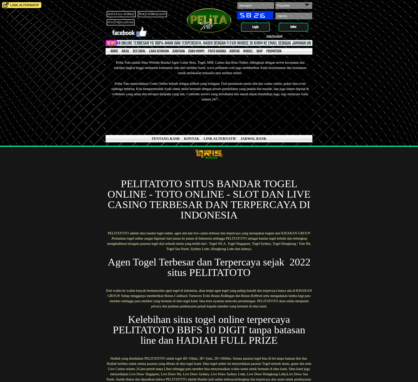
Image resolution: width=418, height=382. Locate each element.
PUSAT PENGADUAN (120, 22)
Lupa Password (274, 36)
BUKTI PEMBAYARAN (152, 14)
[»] (21, 5)
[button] (255, 27)
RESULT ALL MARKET (121, 14)
